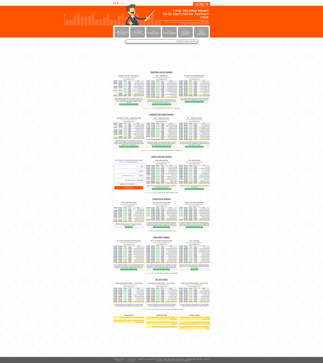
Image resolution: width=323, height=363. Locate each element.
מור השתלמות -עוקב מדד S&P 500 (138, 90)
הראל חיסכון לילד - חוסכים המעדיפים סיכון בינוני (172, 291)
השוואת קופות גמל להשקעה (161, 114)
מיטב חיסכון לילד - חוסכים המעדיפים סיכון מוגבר (205, 293)
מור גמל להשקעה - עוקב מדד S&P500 (139, 131)
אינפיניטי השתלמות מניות (172, 91)
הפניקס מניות (174, 175)
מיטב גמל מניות (206, 254)
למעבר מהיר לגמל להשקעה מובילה (194, 146)
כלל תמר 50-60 (140, 247)
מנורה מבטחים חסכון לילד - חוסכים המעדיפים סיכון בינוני (171, 289)
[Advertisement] (161, 56)
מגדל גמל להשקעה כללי (204, 127)
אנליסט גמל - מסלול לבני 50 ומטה (172, 257)
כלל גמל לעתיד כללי (205, 124)
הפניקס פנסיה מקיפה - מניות (139, 216)
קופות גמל (148, 273)
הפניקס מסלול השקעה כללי (205, 175)
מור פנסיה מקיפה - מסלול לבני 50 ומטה (205, 217)
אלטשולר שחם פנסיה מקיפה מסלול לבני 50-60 (172, 216)
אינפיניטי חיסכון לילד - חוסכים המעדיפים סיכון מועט (139, 289)
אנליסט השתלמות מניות (171, 94)
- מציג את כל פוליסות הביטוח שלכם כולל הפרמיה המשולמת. (161, 323)
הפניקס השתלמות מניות (171, 90)
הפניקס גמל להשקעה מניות (172, 130)
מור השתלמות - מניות (172, 86)
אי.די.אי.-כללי (207, 179)
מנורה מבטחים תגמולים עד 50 (172, 248)
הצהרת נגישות (179, 360)
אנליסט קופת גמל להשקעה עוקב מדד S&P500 (140, 136)
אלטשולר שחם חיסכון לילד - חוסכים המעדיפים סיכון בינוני (171, 299)
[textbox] (161, 41)
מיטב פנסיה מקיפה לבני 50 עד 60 (172, 210)
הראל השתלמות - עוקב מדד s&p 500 (139, 86)
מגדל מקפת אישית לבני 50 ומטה (204, 213)
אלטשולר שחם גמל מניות (205, 261)
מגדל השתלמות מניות (172, 87)
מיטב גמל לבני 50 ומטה (172, 254)
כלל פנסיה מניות (140, 210)
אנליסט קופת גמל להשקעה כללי (206, 134)
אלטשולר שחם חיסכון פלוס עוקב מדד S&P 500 (139, 135)
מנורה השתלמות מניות (172, 85)
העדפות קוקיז (159, 360)
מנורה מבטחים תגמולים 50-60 (139, 248)
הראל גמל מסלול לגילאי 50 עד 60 (139, 250)
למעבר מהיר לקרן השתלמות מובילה (194, 101)
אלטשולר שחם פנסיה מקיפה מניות (139, 220)
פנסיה (149, 231)
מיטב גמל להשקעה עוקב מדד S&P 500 (138, 124)
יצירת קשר (141, 359)
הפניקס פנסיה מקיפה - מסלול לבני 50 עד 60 (172, 209)
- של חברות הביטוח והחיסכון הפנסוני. (164, 327)
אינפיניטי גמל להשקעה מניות (172, 135)
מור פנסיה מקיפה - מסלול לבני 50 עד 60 (172, 217)
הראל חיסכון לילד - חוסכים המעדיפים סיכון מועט (139, 299)
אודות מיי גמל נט (149, 359)
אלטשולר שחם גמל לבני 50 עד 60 (139, 261)
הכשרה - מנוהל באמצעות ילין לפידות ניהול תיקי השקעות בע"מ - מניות (172, 181)
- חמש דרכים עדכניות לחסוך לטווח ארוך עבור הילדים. (194, 327)
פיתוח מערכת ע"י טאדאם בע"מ (131, 359)
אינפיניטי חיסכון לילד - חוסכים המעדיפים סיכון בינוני (172, 292)
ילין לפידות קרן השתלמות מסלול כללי (205, 93)
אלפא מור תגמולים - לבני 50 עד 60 (139, 258)
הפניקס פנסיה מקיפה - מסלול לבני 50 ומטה (205, 209)
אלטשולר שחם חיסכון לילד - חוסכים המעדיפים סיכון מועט (139, 296)
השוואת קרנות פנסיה (161, 199)
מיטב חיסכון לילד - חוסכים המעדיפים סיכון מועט (139, 291)
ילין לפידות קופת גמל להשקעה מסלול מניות (172, 132)
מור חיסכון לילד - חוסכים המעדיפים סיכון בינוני (171, 300)
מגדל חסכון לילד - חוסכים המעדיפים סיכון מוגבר (205, 295)
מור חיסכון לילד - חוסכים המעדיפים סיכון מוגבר (204, 292)
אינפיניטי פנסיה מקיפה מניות (139, 218)
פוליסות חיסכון (148, 192)
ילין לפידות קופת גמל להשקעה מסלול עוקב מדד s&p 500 (139, 128)
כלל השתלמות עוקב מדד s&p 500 (138, 87)
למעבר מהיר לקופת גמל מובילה (161, 269)
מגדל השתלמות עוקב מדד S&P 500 (139, 93)
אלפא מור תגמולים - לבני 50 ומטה (172, 258)
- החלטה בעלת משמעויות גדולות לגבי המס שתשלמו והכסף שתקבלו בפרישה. (194, 323)
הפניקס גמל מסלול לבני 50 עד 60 (139, 254)
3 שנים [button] (185, 81)
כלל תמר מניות (206, 247)
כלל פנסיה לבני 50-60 (172, 211)
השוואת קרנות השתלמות (161, 72)
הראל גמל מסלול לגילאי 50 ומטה (171, 250)
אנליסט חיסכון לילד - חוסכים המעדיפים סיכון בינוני (172, 297)
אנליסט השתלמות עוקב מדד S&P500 (139, 94)
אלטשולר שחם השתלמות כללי (206, 94)
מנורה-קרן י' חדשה (206, 169)
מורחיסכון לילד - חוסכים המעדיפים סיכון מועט (139, 295)
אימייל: (141, 175)
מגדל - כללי (207, 171)
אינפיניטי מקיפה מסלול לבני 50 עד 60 (172, 218)
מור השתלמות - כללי (205, 90)
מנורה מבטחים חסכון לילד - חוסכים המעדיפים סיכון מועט (139, 297)
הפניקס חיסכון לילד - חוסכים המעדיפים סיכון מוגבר (205, 296)
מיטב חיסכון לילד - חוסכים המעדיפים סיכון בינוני (172, 293)
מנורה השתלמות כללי (205, 83)
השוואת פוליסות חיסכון (161, 157)
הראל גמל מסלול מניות (205, 248)
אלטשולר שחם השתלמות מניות (173, 95)
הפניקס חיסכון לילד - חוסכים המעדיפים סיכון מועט (139, 300)
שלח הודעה (128, 187)
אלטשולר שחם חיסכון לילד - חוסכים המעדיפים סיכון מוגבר (204, 300)
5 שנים (181, 207)
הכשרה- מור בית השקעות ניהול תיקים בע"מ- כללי (205, 172)
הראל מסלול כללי (206, 173)
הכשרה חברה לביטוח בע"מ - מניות (172, 177)
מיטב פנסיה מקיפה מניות (140, 217)
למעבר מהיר (129, 227)
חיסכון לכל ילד (161, 279)
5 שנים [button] (181, 81)
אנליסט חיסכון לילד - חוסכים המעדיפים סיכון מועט (139, 292)
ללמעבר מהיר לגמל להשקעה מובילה (129, 146)
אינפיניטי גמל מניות (205, 259)
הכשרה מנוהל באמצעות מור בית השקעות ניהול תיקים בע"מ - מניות (171, 173)
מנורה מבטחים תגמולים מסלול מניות (204, 250)
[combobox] (161, 41)
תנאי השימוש (187, 360)
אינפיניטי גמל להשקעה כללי (205, 135)
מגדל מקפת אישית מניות (138, 214)
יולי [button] (195, 81)
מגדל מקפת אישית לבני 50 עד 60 (172, 213)
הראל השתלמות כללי (205, 85)
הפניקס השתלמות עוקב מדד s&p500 (139, 83)
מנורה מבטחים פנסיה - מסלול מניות (139, 212)
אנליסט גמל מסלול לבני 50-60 (139, 257)
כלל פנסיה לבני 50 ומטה (204, 210)
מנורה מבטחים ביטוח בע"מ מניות (172, 171)
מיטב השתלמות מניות (172, 89)
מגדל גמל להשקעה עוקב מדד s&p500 (138, 134)
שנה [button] (191, 81)
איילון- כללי (207, 167)
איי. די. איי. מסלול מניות (172, 176)
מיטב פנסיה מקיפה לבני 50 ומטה (204, 212)
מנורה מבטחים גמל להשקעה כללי (205, 126)
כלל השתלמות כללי (205, 82)
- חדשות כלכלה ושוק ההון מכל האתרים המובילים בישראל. (128, 321)
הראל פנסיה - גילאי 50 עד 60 (172, 214)
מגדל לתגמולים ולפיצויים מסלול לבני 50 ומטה (171, 252)
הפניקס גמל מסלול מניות (205, 255)
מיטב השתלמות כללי (205, 89)
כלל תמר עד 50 (173, 247)
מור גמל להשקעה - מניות (171, 126)
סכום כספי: (140, 180)
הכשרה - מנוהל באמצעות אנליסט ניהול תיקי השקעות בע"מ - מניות (172, 180)
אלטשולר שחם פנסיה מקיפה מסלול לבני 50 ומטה (205, 216)
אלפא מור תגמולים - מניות (205, 252)
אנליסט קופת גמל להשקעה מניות (173, 134)
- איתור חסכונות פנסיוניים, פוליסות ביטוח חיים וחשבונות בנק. (163, 318)
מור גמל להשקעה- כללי (204, 132)
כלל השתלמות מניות (172, 82)
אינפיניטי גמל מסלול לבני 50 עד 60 (139, 255)
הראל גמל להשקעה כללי (205, 128)
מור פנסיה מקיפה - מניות (138, 209)
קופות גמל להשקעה (191, 359)
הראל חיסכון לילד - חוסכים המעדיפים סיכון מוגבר (205, 289)
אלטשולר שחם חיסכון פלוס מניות (172, 136)
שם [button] (203, 81)
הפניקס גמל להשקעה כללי (205, 131)
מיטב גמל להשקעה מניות (173, 127)
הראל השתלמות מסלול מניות (172, 83)
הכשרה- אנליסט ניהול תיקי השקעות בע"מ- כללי (205, 180)
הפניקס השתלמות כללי (204, 86)
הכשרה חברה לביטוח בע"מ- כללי (205, 181)
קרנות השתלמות (147, 108)
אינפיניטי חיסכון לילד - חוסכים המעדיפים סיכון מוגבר (205, 299)
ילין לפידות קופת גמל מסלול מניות (205, 257)
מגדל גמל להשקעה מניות (173, 128)
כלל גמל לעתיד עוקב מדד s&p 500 (139, 132)
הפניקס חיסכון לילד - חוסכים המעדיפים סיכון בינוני (172, 296)
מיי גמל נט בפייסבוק (170, 360)
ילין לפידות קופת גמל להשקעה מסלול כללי (205, 138)
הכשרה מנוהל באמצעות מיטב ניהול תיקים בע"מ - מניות (171, 179)
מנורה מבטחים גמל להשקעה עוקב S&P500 (139, 126)
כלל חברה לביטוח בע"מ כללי (204, 168)
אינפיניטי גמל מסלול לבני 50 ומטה (172, 255)
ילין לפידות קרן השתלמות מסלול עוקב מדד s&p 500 (139, 89)
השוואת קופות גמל (161, 237)
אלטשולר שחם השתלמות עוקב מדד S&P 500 (139, 91)
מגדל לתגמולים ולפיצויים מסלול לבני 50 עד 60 (138, 251)
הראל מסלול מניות (173, 169)
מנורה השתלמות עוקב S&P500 (139, 85)
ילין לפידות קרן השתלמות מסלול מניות (172, 93)
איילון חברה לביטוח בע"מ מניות (173, 168)
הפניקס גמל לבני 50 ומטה (172, 251)
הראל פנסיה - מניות (140, 213)
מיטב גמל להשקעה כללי (204, 130)
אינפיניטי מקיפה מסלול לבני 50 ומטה (205, 218)
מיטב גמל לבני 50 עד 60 (139, 252)
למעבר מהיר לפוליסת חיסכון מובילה (194, 189)
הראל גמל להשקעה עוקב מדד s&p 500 (140, 130)
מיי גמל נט (206, 359)
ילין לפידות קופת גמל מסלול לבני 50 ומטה (172, 259)
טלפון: (141, 171)
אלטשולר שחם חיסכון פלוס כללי (205, 136)
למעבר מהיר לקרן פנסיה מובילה (194, 227)
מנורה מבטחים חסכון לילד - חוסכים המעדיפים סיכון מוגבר (204, 291)
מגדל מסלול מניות (173, 172)
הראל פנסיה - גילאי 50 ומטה (205, 214)
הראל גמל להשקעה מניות (172, 131)
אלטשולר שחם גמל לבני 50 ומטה (171, 261)
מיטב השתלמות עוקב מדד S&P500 (139, 82)
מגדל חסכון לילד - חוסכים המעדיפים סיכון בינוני (172, 295)
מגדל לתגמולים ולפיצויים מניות (204, 251)
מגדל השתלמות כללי (205, 87)
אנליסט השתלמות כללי (204, 91)
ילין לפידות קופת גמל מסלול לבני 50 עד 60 (139, 259)
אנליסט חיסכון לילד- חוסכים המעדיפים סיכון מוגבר (205, 297)
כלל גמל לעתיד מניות (172, 124)
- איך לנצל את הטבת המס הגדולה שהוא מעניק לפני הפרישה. (195, 318)
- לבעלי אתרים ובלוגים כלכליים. (132, 317)
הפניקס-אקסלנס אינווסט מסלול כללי (204, 177)
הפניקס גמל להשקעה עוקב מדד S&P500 (139, 127)
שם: (142, 166)
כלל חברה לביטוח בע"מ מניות (172, 167)
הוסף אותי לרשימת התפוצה (127, 184)
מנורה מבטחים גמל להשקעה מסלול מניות (172, 138)
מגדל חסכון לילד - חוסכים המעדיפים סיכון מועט (139, 293)
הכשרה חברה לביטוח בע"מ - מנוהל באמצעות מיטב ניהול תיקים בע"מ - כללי (204, 176)
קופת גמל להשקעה (145, 150)
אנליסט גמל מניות (206, 258)
